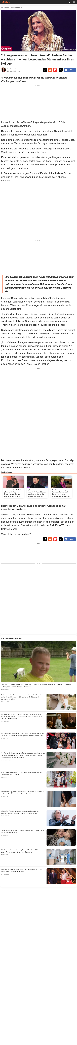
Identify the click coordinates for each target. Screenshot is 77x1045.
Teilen (71, 70)
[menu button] (73, 2)
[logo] (6, 2)
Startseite (5, 7)
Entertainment (16, 7)
